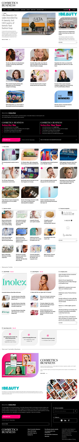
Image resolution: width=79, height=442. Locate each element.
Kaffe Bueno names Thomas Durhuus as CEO (67, 293)
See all (11, 271)
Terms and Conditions (67, 439)
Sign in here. (32, 139)
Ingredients (17, 167)
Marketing (36, 149)
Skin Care (55, 149)
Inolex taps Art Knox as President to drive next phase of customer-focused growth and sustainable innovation (68, 318)
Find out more (5, 39)
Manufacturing (16, 187)
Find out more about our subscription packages (50, 139)
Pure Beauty (17, 9)
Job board (23, 9)
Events (28, 9)
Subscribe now (6, 139)
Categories (9, 9)
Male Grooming (35, 167)
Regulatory (36, 187)
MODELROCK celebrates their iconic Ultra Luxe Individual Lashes (67, 288)
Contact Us (30, 434)
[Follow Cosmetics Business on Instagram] (62, 420)
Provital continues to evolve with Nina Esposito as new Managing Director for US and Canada (68, 300)
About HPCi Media (32, 431)
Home (4, 9)
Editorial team (40, 9)
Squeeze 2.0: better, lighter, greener (67, 305)
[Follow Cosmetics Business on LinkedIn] (65, 420)
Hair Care (17, 149)
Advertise (47, 436)
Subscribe (66, 9)
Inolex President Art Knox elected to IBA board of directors (67, 275)
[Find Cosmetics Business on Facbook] (69, 420)
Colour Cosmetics (74, 149)
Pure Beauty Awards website (51, 429)
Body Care (55, 167)
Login (73, 9)
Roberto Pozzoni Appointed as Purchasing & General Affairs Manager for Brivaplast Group (68, 281)
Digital (76, 167)
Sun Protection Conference (51, 434)
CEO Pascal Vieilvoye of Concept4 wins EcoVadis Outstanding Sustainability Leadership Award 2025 (68, 311)
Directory (33, 9)
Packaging (55, 187)
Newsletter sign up (32, 433)
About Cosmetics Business (34, 429)
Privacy (74, 439)
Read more (42, 373)
